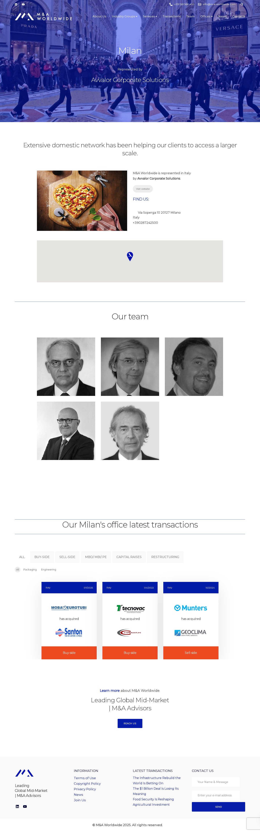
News (222, 16)
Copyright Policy (87, 783)
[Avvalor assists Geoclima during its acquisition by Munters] (191, 620)
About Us (99, 16)
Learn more (110, 691)
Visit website (143, 188)
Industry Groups (123, 16)
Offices (205, 16)
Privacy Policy (85, 789)
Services (149, 16)
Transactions (172, 16)
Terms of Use (85, 778)
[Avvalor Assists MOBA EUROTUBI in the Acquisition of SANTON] (69, 620)
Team (190, 16)
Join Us (80, 800)
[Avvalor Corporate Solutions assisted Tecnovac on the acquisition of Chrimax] (130, 620)
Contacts (238, 16)
